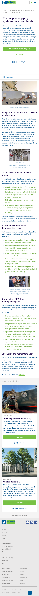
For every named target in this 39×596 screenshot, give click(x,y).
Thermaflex (5, 560)
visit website (19, 54)
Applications (5, 574)
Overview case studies (19, 515)
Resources (23, 568)
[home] (9, 2)
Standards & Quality (8, 580)
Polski (3, 538)
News (22, 574)
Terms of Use (6, 593)
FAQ (21, 580)
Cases (22, 571)
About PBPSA (6, 568)
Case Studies (5, 12)
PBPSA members (7, 543)
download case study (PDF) (19, 49)
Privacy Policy (16, 593)
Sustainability (6, 583)
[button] (35, 2)
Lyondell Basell (6, 549)
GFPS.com (22, 374)
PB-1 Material (6, 577)
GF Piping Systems (7, 546)
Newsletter (23, 577)
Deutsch (4, 532)
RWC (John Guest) (7, 558)
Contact (22, 583)
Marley (4, 552)
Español (4, 535)
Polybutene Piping (7, 571)
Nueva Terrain (6, 555)
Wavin (3, 563)
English (4, 529)
